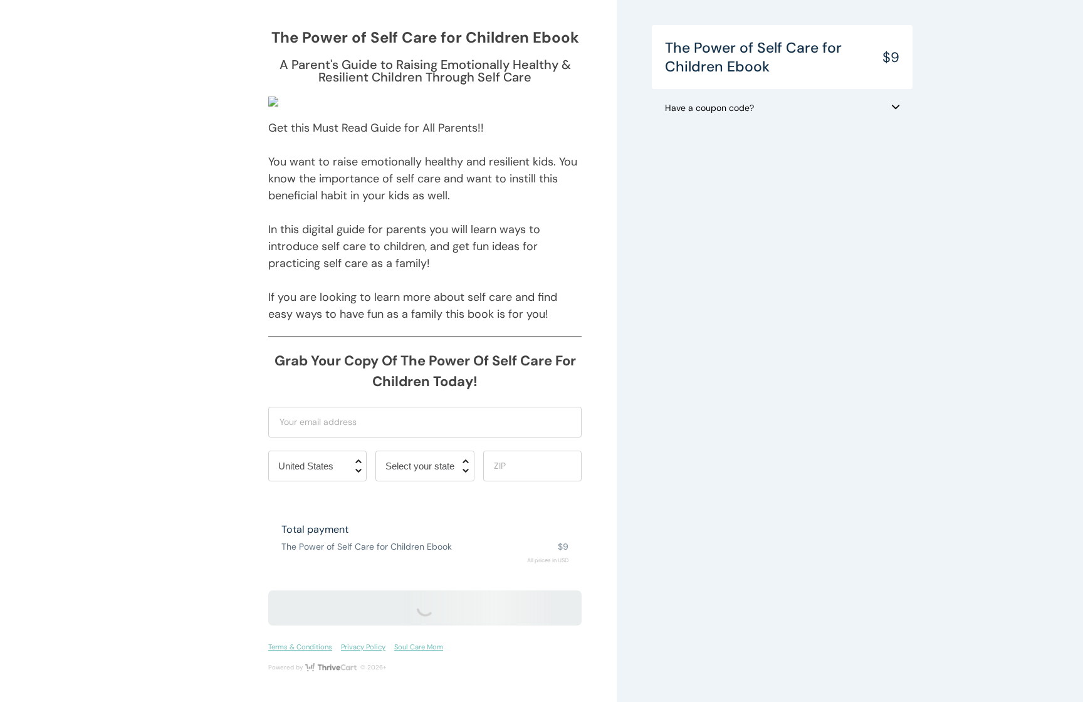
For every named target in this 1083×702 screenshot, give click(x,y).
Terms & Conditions (300, 646)
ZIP (500, 465)
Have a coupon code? (709, 107)
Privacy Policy (363, 646)
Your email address (318, 421)
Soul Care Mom (418, 646)
